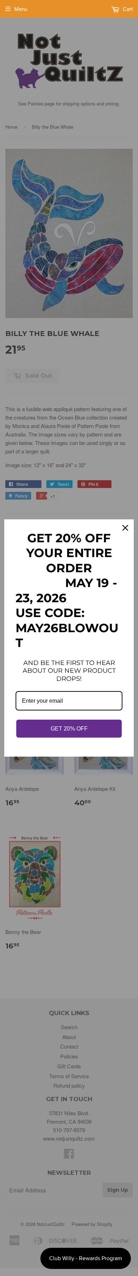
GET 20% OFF (69, 729)
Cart (127, 8)
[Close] (125, 527)
